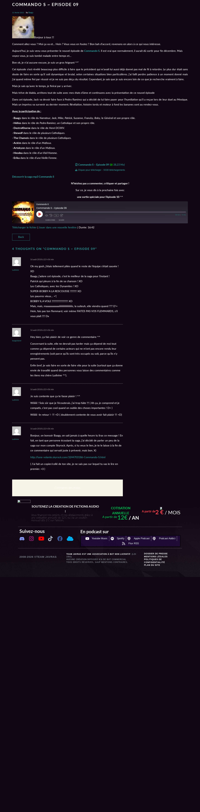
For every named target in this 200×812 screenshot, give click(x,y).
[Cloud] (69, 538)
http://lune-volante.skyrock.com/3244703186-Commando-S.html (67, 457)
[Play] (39, 214)
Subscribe (50, 220)
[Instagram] (31, 538)
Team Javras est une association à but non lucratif (98, 554)
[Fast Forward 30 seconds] (61, 215)
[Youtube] (41, 538)
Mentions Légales (155, 556)
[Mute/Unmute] (46, 215)
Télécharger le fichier (24, 227)
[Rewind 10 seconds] (50, 215)
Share (61, 220)
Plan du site (152, 565)
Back (21, 237)
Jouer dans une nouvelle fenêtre (58, 227)
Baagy (30, 13)
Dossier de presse (156, 553)
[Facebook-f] (60, 538)
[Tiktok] (50, 538)
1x (56, 215)
